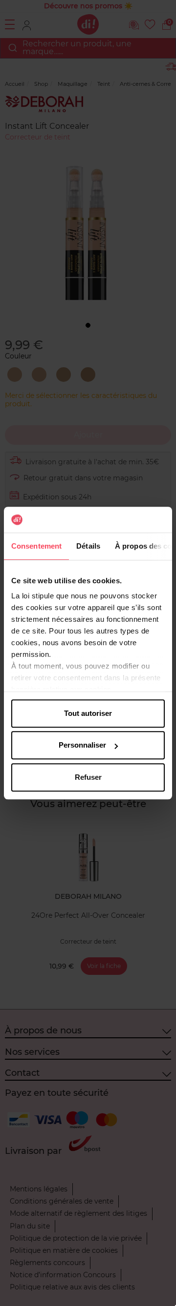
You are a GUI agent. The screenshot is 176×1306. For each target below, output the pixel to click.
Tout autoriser (88, 713)
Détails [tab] (88, 546)
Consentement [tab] (36, 546)
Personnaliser (82, 745)
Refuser (88, 777)
